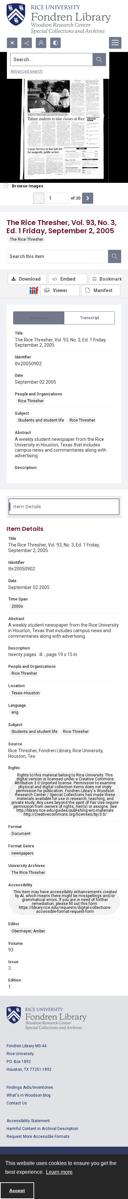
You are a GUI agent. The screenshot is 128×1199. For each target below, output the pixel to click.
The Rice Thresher (26, 239)
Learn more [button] (59, 1172)
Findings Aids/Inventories (30, 1087)
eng (14, 712)
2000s (17, 606)
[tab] (38, 318)
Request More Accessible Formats (38, 1136)
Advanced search (27, 71)
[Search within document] (114, 256)
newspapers (22, 853)
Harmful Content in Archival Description (42, 1128)
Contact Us (17, 1103)
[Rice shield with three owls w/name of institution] (59, 18)
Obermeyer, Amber (28, 931)
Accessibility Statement (28, 1121)
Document (21, 833)
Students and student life (41, 420)
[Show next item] (87, 198)
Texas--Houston (25, 693)
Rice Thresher (31, 401)
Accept (17, 1190)
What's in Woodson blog (29, 1095)
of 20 (75, 198)
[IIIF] (34, 290)
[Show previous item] (38, 198)
